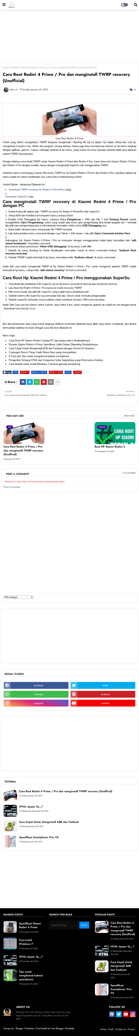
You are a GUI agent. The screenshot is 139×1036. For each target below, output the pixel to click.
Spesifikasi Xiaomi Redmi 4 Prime (30, 925)
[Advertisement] (69, 38)
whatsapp (38, 694)
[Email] (51, 382)
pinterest (105, 694)
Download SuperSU (16, 196)
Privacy (131, 1029)
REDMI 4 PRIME (39, 372)
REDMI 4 (25, 372)
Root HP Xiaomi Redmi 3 (110, 447)
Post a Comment (12, 487)
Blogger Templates (25, 1028)
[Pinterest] (44, 382)
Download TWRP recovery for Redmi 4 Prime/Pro (36, 189)
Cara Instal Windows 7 (26, 942)
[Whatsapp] (37, 382)
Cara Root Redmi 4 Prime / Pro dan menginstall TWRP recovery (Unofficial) (23, 450)
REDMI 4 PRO (56, 372)
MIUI (15, 372)
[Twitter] (30, 382)
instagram (38, 703)
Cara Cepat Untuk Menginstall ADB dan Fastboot (49, 822)
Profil (111, 1029)
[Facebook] (23, 382)
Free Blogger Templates (62, 1028)
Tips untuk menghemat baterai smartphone (31, 975)
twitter (105, 685)
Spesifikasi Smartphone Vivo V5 (39, 837)
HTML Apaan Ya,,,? (31, 807)
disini (78, 176)
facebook (38, 685)
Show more (129, 415)
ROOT (68, 372)
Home (6, 67)
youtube (105, 703)
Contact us (120, 1029)
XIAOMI (14, 67)
